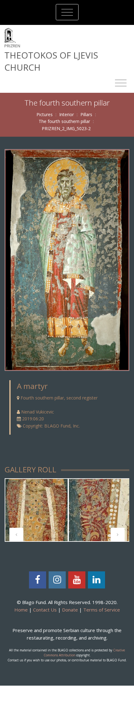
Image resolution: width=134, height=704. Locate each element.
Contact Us (45, 610)
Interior (66, 114)
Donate (70, 610)
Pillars (86, 114)
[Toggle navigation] (67, 12)
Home (21, 610)
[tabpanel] (36, 510)
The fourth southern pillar (64, 121)
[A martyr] (67, 259)
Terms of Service (101, 610)
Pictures (44, 114)
